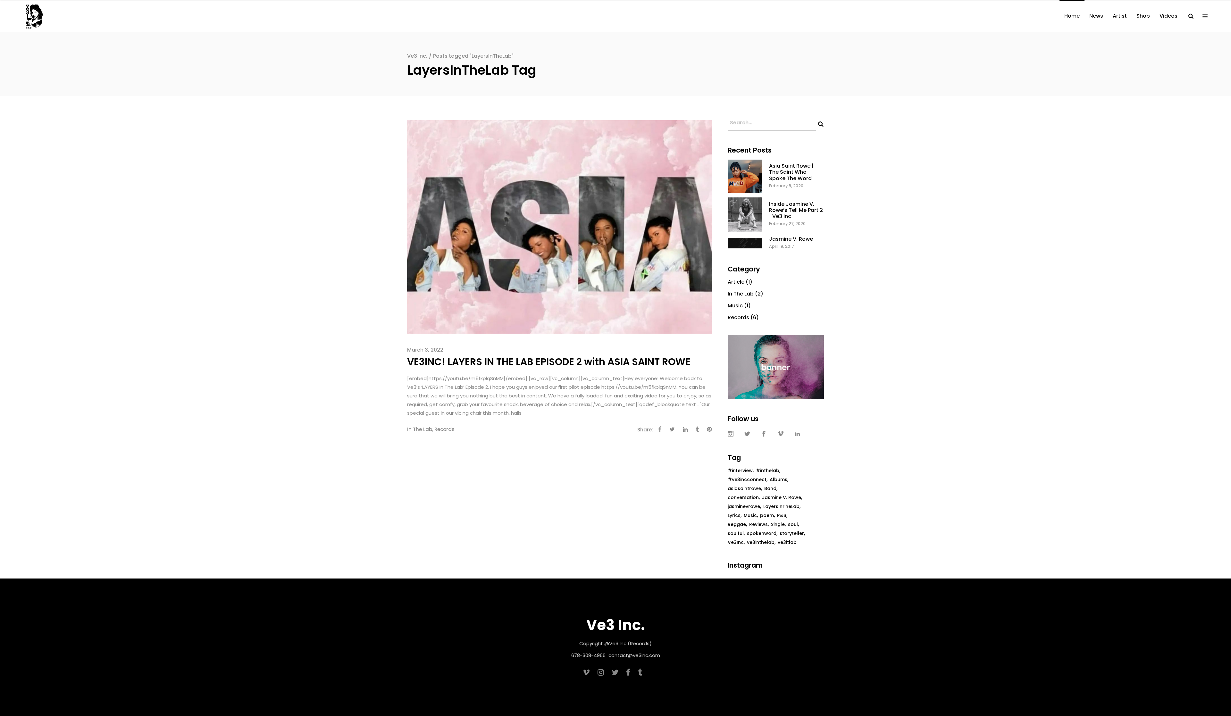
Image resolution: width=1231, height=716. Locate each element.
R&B (781, 515)
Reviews (758, 524)
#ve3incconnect (747, 479)
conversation (743, 497)
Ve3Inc (736, 542)
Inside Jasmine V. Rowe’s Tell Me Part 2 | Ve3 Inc (796, 210)
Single (778, 524)
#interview (740, 470)
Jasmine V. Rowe (791, 239)
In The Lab (419, 429)
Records (444, 429)
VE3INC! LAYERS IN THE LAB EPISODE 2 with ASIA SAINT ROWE (549, 362)
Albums (778, 479)
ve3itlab (787, 542)
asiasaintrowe (744, 488)
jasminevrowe (744, 506)
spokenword (761, 533)
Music (735, 305)
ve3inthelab (761, 542)
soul (793, 524)
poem (767, 515)
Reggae (737, 524)
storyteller (792, 533)
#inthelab (767, 470)
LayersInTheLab (781, 506)
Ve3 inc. (417, 56)
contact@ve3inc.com (634, 655)
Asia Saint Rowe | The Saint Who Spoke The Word (791, 172)
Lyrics (734, 515)
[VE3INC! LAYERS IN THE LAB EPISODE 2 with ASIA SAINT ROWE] (559, 226)
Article (736, 282)
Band (770, 488)
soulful (736, 533)
